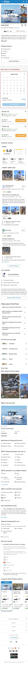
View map (16, 27)
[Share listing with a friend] (22, 25)
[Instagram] (16, 651)
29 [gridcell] (24, 91)
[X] (13, 651)
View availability (21, 120)
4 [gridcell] (20, 93)
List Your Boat (14, 637)
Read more (5, 204)
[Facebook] (10, 651)
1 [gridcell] (10, 93)
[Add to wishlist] (25, 25)
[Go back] (2, 2)
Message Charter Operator (14, 297)
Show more (5, 484)
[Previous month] (24, 74)
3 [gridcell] (17, 93)
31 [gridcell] (7, 93)
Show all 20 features (14, 61)
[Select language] (16, 641)
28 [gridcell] (20, 91)
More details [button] (4, 517)
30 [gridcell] (4, 93)
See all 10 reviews (13, 266)
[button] (14, 99)
